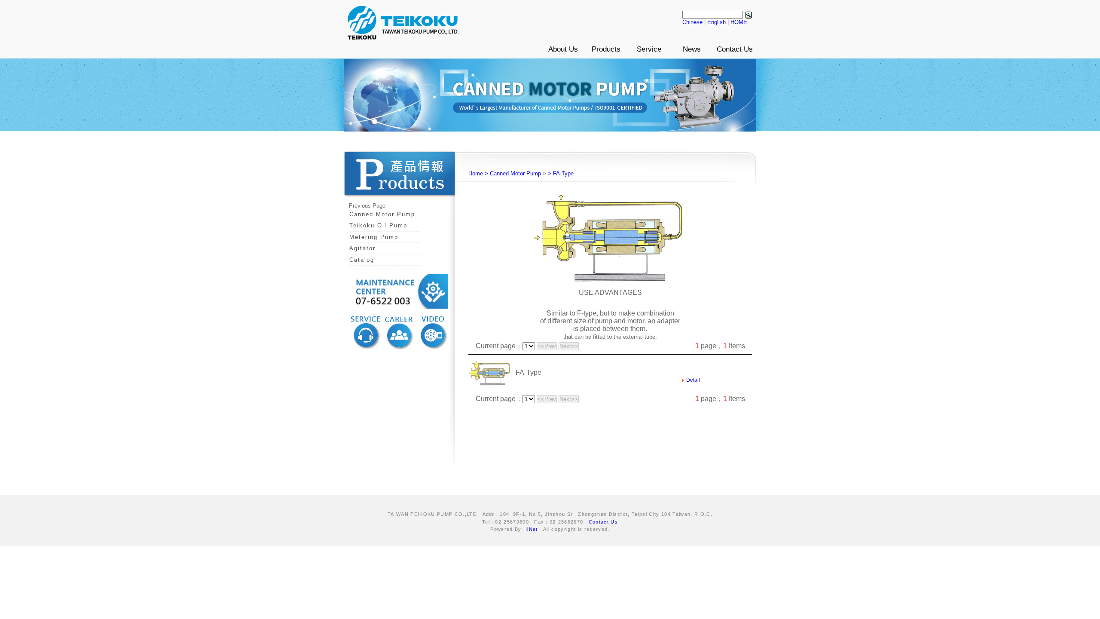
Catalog (361, 260)
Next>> (568, 346)
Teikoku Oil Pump (378, 225)
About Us (563, 49)
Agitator (362, 248)
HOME (738, 22)
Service (649, 49)
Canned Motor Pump (382, 214)
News (692, 49)
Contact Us (735, 49)
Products (606, 49)
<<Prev (547, 346)
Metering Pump (373, 237)
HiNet (530, 529)
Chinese (692, 22)
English (716, 22)
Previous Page (367, 205)
